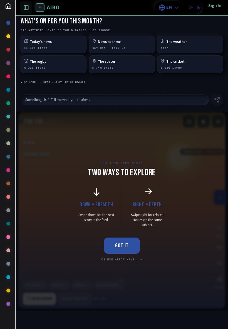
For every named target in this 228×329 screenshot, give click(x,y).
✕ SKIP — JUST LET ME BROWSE (62, 82)
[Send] (217, 100)
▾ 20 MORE (28, 82)
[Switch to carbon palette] (198, 7)
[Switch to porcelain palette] (190, 7)
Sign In (214, 6)
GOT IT (122, 245)
